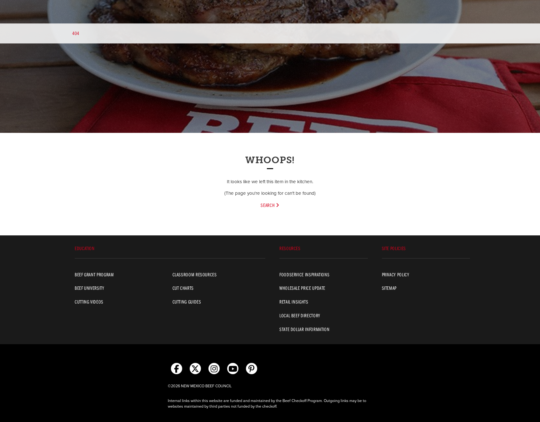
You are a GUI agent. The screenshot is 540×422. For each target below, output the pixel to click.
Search (268, 205)
